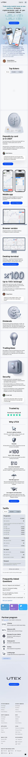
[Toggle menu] (25, 2)
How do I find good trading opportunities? (10, 589)
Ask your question (7, 600)
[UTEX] (3, 2)
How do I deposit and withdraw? (11, 585)
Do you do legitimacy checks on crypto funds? (10, 593)
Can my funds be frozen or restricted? (13, 597)
